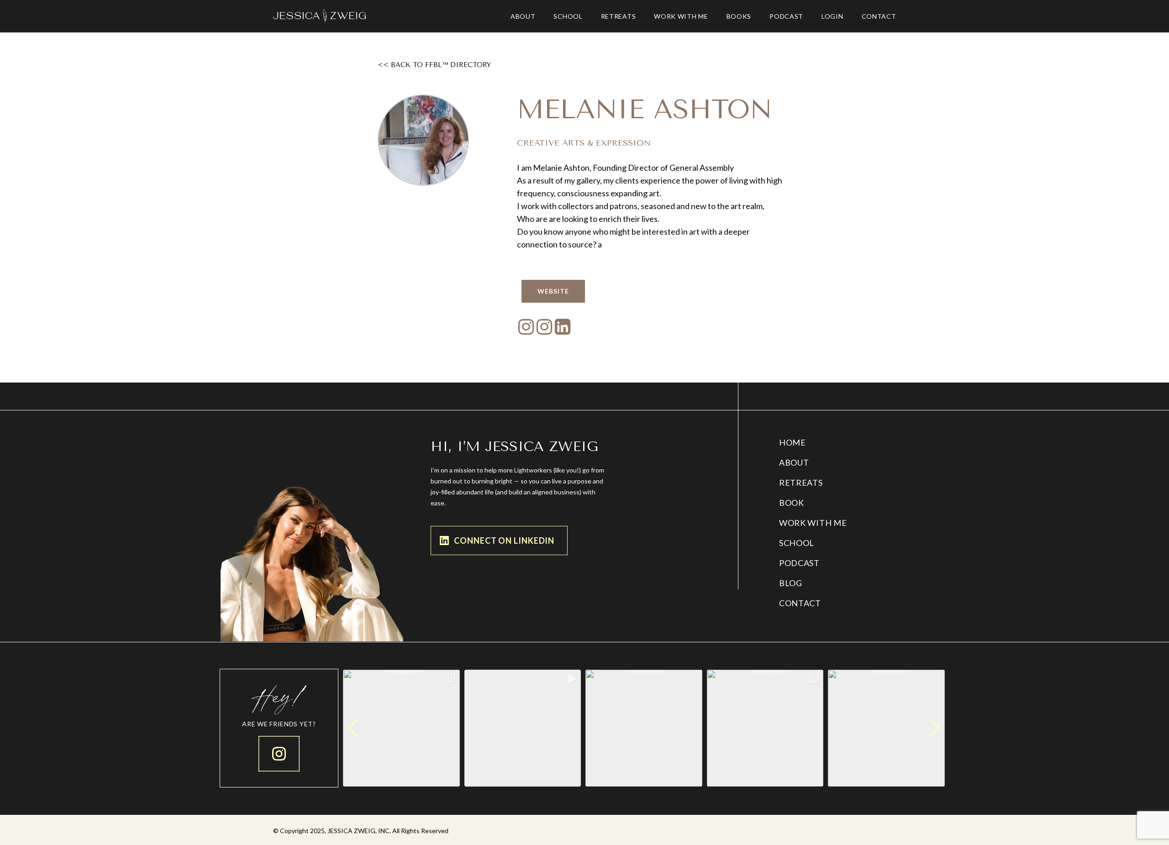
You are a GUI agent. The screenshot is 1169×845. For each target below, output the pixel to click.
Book (791, 503)
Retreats (801, 483)
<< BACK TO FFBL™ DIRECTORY (434, 65)
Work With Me (813, 523)
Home (792, 442)
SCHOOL (796, 543)
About (794, 462)
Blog (790, 583)
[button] (644, 780)
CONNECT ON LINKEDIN (504, 540)
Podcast (799, 563)
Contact (800, 603)
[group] (401, 728)
